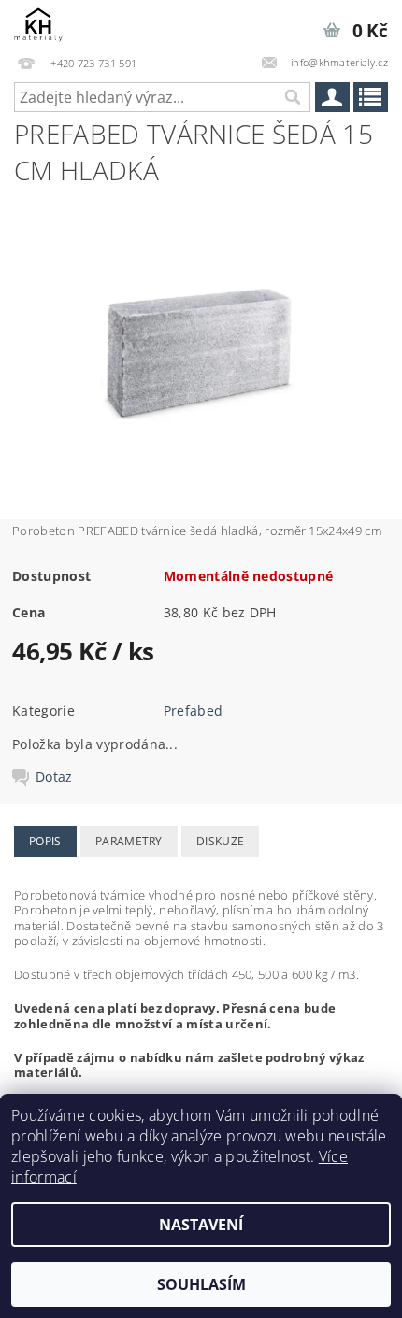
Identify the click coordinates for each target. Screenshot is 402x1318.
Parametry (129, 841)
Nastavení (201, 1224)
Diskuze (220, 841)
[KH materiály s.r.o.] (38, 24)
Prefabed (193, 710)
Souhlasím (201, 1284)
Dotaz (54, 777)
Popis (45, 841)
